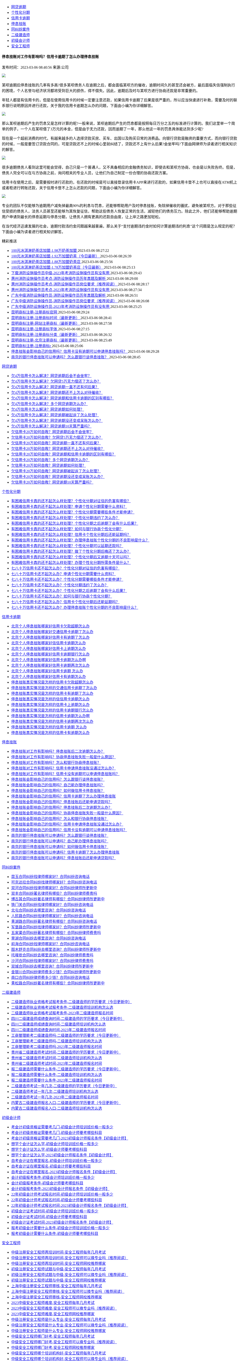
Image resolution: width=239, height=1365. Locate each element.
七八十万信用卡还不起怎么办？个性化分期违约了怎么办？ (59, 585)
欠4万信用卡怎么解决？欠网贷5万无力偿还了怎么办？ (56, 381)
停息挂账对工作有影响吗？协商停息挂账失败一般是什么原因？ (63, 757)
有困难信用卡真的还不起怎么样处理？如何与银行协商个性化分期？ (67, 529)
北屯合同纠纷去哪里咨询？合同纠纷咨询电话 (48, 910)
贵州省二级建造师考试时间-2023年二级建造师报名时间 (56, 1064)
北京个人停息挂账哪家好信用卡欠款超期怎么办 (50, 626)
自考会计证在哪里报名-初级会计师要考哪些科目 (51, 1166)
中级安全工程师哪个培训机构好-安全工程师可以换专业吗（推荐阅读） (69, 1359)
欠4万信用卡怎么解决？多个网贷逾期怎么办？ (49, 404)
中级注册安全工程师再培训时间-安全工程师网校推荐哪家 (58, 1263)
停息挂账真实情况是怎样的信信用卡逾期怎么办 (50, 699)
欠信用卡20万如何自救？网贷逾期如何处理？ (48, 465)
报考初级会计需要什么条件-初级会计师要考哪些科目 (54, 1234)
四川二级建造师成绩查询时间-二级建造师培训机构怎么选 (58, 1024)
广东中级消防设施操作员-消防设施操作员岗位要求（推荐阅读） (64, 301)
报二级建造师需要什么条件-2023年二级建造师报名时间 (56, 1080)
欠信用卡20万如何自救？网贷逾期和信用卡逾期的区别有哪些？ (63, 454)
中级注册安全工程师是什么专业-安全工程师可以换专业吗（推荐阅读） (69, 1325)
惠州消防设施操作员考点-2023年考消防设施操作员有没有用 (60, 290)
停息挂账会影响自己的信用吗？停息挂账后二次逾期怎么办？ (61, 807)
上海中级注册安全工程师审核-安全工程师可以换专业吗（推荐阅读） (67, 1292)
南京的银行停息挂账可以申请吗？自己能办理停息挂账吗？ (59, 841)
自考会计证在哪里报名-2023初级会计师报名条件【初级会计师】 (64, 1172)
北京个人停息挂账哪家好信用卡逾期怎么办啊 (48, 660)
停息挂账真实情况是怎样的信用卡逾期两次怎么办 (52, 721)
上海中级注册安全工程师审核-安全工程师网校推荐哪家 (56, 1297)
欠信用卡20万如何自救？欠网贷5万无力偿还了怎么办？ (57, 437)
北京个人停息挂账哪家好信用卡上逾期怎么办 (48, 649)
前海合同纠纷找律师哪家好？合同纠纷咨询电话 (50, 944)
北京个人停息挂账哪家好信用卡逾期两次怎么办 (50, 665)
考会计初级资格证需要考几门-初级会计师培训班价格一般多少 (62, 1127)
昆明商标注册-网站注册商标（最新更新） (46, 323)
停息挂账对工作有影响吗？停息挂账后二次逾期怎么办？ (58, 751)
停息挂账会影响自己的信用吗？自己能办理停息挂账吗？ (58, 785)
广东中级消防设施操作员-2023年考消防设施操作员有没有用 (60, 307)
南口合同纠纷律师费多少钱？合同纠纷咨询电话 (50, 978)
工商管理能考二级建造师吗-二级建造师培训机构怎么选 (56, 1041)
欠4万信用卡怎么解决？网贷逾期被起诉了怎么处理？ (55, 415)
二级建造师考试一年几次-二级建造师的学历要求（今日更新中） (64, 1086)
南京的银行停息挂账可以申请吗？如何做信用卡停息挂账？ (59, 847)
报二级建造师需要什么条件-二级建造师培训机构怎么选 (56, 1075)
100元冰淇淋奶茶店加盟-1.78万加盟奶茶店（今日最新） (57, 267)
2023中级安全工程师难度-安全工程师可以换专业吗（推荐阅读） (64, 1308)
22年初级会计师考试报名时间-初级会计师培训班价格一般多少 (62, 1194)
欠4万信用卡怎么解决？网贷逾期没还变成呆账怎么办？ (57, 421)
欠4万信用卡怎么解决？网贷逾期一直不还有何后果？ (55, 387)
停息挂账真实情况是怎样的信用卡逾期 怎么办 (49, 727)
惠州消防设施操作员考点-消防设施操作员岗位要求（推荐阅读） (64, 284)
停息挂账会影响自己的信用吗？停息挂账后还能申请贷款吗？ (61, 802)
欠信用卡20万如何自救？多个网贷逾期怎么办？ (50, 460)
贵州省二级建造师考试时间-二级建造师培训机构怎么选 (56, 1058)
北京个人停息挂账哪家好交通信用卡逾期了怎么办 (52, 632)
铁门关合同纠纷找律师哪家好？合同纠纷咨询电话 (52, 905)
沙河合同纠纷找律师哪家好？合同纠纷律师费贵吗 (52, 961)
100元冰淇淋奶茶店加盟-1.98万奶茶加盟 (44, 251)
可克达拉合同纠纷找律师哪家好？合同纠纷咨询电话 (54, 882)
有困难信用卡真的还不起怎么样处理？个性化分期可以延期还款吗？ (67, 546)
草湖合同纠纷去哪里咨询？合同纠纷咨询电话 (48, 938)
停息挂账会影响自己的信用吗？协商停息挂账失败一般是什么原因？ (67, 813)
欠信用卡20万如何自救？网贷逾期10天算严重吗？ (52, 482)
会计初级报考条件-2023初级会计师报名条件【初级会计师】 (60, 1189)
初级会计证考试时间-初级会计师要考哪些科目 (49, 1217)
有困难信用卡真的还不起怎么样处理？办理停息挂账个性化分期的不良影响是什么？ (80, 540)
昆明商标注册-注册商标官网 (34, 312)
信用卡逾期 (20, 18)
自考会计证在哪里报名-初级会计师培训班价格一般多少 (56, 1161)
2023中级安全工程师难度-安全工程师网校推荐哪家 (53, 1314)
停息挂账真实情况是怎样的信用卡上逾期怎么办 (50, 705)
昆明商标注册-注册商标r (31, 346)
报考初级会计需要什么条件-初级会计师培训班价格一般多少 (60, 1228)
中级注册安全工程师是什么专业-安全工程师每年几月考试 (58, 1320)
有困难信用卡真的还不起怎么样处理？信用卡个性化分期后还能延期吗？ (71, 535)
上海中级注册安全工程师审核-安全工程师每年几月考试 (56, 1286)
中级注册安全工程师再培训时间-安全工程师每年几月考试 (58, 1252)
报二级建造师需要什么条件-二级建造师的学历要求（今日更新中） (66, 1069)
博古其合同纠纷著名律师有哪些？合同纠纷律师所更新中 (58, 899)
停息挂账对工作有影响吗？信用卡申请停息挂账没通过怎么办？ (63, 768)
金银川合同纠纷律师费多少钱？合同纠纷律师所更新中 (56, 972)
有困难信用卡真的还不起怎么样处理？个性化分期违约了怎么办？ (65, 518)
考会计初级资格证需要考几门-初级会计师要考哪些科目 (56, 1133)
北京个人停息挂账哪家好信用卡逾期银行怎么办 (50, 654)
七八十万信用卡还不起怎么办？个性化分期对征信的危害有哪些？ (65, 568)
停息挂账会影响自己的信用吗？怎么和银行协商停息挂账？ (59, 819)
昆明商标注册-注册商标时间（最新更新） (46, 318)
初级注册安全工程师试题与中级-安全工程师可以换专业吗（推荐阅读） (69, 1275)
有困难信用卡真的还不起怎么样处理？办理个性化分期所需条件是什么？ (71, 563)
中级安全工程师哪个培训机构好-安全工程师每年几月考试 (58, 1353)
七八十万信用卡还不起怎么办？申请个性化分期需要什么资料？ (63, 574)
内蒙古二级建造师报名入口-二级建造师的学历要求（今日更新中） (66, 1103)
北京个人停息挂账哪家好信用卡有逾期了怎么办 (50, 637)
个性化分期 (20, 12)
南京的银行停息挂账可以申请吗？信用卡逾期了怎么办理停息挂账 (65, 852)
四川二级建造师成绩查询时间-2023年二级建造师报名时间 (58, 1030)
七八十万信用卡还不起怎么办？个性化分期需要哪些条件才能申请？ (67, 579)
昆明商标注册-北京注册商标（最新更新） (46, 340)
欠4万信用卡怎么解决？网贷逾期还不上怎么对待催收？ (57, 393)
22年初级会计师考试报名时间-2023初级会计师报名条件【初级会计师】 (69, 1206)
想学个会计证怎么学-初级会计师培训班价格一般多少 (54, 1144)
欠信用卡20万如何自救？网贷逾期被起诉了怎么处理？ (56, 471)
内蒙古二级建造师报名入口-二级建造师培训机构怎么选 (56, 1108)
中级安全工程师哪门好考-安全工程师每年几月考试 (53, 1336)
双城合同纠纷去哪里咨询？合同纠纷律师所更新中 (52, 966)
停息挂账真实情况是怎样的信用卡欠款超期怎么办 (52, 682)
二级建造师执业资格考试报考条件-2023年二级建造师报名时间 (62, 1013)
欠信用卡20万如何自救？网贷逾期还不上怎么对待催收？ (58, 449)
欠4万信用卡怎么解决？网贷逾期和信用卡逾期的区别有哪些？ (62, 398)
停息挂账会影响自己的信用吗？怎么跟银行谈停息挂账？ (58, 779)
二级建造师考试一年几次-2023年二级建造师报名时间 (54, 1097)
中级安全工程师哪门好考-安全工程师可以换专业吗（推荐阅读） (64, 1342)
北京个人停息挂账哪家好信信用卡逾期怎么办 (48, 643)
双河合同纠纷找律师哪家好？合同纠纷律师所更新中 (54, 888)
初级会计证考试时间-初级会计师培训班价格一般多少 (54, 1211)
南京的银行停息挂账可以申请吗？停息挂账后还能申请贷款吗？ (63, 858)
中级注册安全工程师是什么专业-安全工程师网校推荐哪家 (58, 1331)
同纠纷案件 (20, 29)
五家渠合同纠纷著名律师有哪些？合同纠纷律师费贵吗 (56, 933)
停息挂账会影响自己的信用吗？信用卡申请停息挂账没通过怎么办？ (67, 824)
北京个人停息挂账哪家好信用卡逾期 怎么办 (47, 671)
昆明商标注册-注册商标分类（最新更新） (46, 335)
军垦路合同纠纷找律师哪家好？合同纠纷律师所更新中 (56, 927)
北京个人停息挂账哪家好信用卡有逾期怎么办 (48, 677)
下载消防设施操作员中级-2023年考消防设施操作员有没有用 (60, 273)
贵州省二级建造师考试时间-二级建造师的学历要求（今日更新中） (66, 1052)
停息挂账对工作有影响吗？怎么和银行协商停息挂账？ (56, 763)
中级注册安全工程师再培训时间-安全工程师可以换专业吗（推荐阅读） (69, 1258)
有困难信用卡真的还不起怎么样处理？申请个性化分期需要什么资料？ (69, 507)
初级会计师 (20, 41)
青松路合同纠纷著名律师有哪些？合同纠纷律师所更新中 (58, 983)
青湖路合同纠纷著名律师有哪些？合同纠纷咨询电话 (54, 921)
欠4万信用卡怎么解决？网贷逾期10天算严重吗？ (51, 426)
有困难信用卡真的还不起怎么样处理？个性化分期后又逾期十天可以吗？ (71, 557)
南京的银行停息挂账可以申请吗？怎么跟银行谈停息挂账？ (60, 357)
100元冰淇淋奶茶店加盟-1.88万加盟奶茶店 (46, 262)
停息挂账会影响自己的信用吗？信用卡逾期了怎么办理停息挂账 (63, 796)
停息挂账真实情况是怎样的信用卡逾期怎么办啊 (50, 716)
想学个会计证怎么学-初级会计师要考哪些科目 (49, 1149)
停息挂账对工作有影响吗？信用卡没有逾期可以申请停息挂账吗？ (65, 774)
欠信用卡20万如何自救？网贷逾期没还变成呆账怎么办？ (58, 477)
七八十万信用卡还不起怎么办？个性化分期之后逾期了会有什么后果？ (69, 591)
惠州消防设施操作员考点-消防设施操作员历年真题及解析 (59, 279)
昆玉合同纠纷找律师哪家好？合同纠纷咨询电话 (50, 877)
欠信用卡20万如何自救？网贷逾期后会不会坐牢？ (52, 432)
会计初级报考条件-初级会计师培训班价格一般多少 (53, 1178)
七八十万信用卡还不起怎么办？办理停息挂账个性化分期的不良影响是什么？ (74, 607)
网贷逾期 (18, 7)
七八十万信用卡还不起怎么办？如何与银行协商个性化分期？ (61, 596)
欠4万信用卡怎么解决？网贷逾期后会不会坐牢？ (51, 376)
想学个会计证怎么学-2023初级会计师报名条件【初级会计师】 (62, 1155)
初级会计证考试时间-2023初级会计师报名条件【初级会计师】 (62, 1222)
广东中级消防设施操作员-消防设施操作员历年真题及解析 (59, 295)
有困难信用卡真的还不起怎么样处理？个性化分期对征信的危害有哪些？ (71, 501)
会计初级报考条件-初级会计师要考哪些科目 (47, 1183)
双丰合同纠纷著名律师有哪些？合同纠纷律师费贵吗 (54, 893)
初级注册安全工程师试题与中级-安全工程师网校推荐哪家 (58, 1280)
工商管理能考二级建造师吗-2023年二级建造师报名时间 (56, 1047)
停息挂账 (18, 24)
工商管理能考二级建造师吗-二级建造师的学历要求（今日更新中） (66, 1035)
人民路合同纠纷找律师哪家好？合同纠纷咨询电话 (52, 916)
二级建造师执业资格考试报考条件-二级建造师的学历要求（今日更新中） (71, 1002)
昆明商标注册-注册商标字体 (34, 329)
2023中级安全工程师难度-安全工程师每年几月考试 (53, 1303)
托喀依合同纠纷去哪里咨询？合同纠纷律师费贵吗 (52, 955)
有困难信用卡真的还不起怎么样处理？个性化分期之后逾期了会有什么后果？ (74, 523)
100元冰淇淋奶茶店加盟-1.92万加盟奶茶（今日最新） (55, 256)
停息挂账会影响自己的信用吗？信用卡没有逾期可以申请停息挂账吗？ (69, 351)
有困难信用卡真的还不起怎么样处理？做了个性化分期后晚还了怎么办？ (71, 551)
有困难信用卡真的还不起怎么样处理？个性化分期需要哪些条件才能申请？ (72, 512)
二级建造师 (20, 35)
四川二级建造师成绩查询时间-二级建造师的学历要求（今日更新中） (67, 1019)
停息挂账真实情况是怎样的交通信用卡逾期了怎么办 (54, 688)
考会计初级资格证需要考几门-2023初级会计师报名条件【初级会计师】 (69, 1138)
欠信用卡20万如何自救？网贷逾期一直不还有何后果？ (56, 443)
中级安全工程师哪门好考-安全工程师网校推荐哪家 (53, 1348)
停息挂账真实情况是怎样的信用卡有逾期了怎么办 (52, 693)
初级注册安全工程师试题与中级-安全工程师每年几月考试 (58, 1269)
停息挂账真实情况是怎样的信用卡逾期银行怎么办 (52, 710)
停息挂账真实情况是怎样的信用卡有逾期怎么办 (50, 733)
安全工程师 (20, 46)
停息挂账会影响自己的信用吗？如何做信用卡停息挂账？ (58, 791)
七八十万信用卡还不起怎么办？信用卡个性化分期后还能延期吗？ (65, 602)
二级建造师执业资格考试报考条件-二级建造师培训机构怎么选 (62, 1007)
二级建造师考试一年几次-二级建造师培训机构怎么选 (54, 1092)
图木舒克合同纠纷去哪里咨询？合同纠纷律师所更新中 (56, 950)
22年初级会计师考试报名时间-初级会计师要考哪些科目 (56, 1200)
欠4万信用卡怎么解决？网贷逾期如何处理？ (47, 409)
